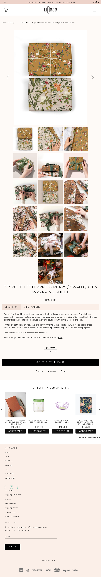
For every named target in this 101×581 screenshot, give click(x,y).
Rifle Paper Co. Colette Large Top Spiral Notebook (86, 422)
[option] (50, 77)
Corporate (10, 478)
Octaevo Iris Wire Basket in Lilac (62, 421)
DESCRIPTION (11, 307)
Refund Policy (10, 503)
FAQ (6, 470)
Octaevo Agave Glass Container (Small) (39, 421)
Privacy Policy (10, 512)
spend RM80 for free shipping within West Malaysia (50, 2)
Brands (8, 465)
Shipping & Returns (13, 495)
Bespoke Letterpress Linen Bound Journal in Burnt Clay (15, 422)
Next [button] (97, 78)
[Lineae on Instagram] (11, 488)
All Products (23, 23)
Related (97, 437)
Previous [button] (5, 77)
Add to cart (15, 431)
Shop (12, 23)
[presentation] (2, 410)
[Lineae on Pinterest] (18, 488)
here (60, 337)
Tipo (92, 437)
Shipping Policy (11, 508)
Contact (8, 499)
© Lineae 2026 (48, 560)
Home (4, 23)
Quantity (50, 348)
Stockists (9, 474)
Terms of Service (12, 516)
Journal (9, 461)
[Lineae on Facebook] (6, 488)
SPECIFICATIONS (32, 307)
